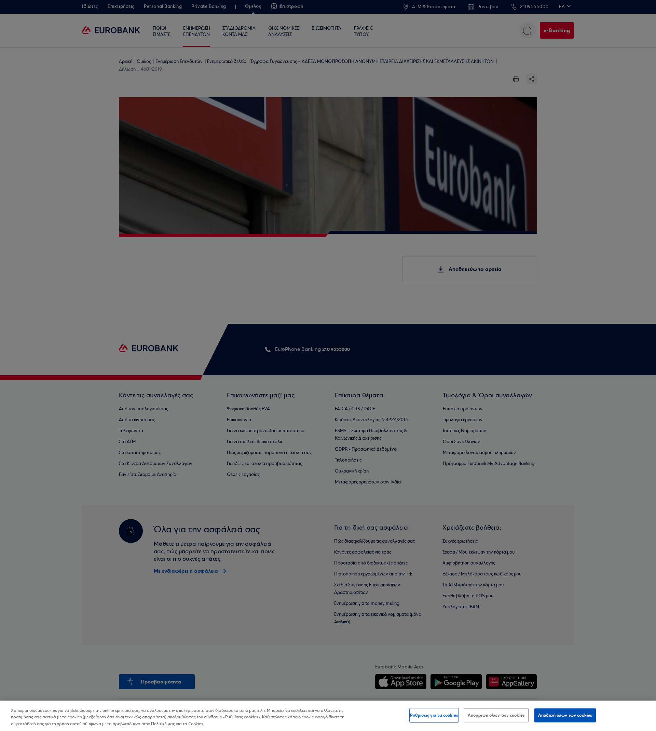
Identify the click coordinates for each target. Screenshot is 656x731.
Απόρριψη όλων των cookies (496, 715)
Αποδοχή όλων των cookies (565, 715)
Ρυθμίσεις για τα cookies (434, 715)
